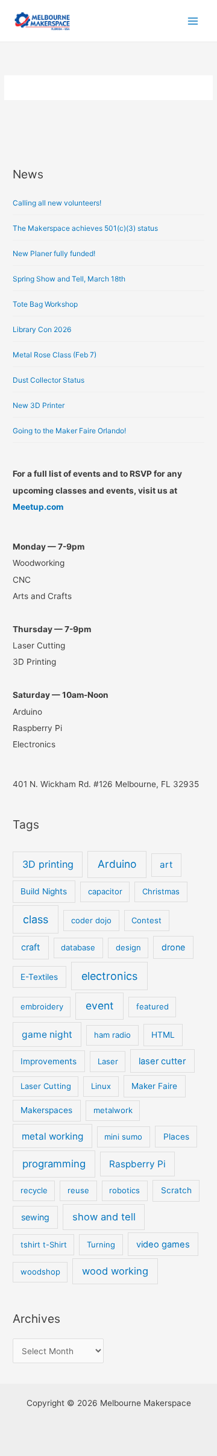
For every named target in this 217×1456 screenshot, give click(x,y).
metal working (52, 1136)
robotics (124, 1190)
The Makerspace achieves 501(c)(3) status (85, 228)
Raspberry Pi (137, 1164)
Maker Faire (154, 1086)
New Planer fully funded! (54, 253)
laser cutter (162, 1061)
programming (54, 1164)
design (128, 947)
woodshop (40, 1271)
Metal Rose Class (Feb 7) (54, 354)
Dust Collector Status (48, 379)
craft (30, 947)
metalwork (113, 1110)
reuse (78, 1190)
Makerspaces (46, 1110)
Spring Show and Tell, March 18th (69, 278)
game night (47, 1034)
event (99, 1005)
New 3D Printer (38, 405)
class (35, 919)
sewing (35, 1217)
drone (173, 947)
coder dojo (91, 920)
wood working (115, 1271)
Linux (101, 1086)
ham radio (112, 1035)
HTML (163, 1035)
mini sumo (123, 1136)
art (166, 864)
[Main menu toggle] (193, 20)
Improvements (48, 1061)
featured (152, 1006)
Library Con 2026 (42, 329)
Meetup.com (38, 507)
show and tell (104, 1217)
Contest (146, 920)
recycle (34, 1190)
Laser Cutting (45, 1086)
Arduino (117, 864)
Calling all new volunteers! (57, 202)
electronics (109, 976)
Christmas (161, 891)
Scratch (176, 1190)
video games (163, 1244)
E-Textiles (39, 977)
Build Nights (43, 891)
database (78, 947)
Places (176, 1136)
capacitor (105, 891)
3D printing (48, 864)
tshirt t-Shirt (43, 1244)
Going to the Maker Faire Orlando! (69, 430)
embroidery (41, 1006)
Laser (108, 1061)
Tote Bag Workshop (45, 304)
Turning (101, 1244)
